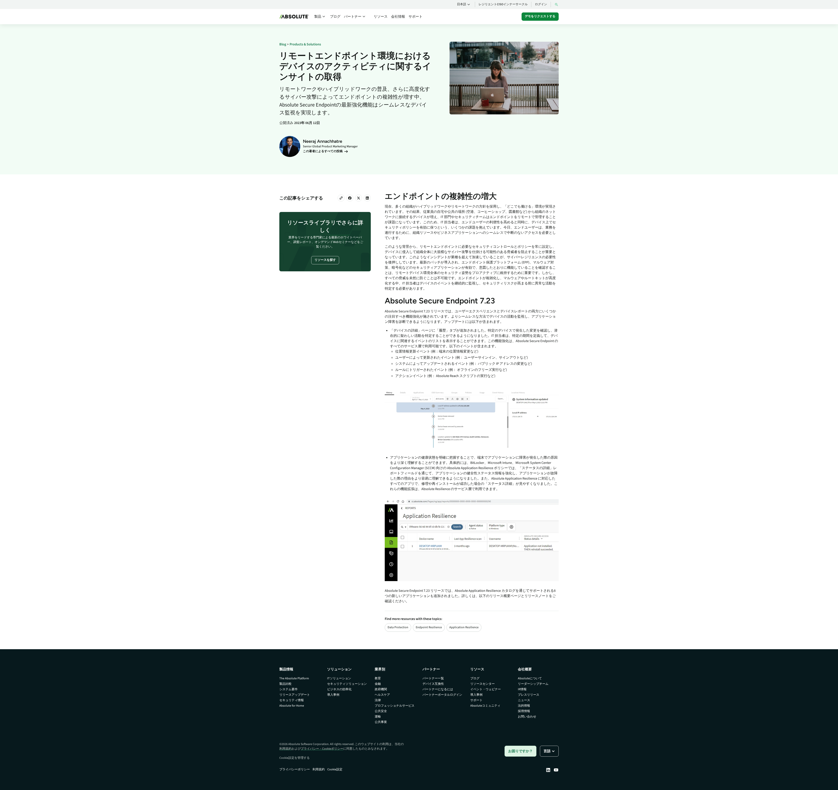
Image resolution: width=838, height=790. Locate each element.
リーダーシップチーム (533, 684)
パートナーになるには (437, 689)
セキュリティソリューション (347, 684)
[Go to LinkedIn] (367, 197)
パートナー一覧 (433, 678)
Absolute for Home (291, 706)
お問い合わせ (527, 716)
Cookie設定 (334, 769)
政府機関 (381, 689)
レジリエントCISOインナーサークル (503, 4)
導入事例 (333, 695)
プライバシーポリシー (294, 769)
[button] (464, 4)
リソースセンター (482, 684)
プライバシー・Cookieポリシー (322, 749)
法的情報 (524, 706)
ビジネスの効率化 (339, 689)
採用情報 (524, 711)
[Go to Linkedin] (548, 770)
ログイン (541, 4)
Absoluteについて (530, 678)
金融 (378, 684)
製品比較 (285, 684)
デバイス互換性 (433, 684)
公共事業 (381, 722)
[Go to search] (556, 4)
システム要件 (288, 689)
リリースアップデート (294, 695)
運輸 (378, 716)
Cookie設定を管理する (294, 758)
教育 (378, 678)
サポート (415, 16)
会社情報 (398, 16)
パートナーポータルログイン (442, 695)
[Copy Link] (341, 197)
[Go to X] (358, 197)
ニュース (524, 700)
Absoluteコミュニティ (485, 706)
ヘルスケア (382, 695)
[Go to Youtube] (556, 770)
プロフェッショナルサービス (394, 706)
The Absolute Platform (294, 678)
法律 (378, 700)
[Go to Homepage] (294, 17)
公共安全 (381, 711)
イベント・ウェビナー (485, 689)
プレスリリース (528, 695)
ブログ (335, 16)
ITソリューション (339, 678)
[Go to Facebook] (349, 197)
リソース (381, 16)
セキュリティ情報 (291, 700)
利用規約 (285, 749)
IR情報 (522, 689)
